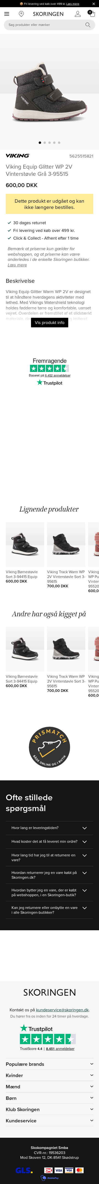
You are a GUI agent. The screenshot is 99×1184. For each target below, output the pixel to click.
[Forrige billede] (9, 91)
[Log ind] (77, 14)
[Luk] (93, 3)
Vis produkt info (49, 322)
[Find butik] (21, 14)
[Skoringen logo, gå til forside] (48, 14)
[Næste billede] (89, 91)
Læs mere (72, 4)
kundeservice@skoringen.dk (62, 1010)
